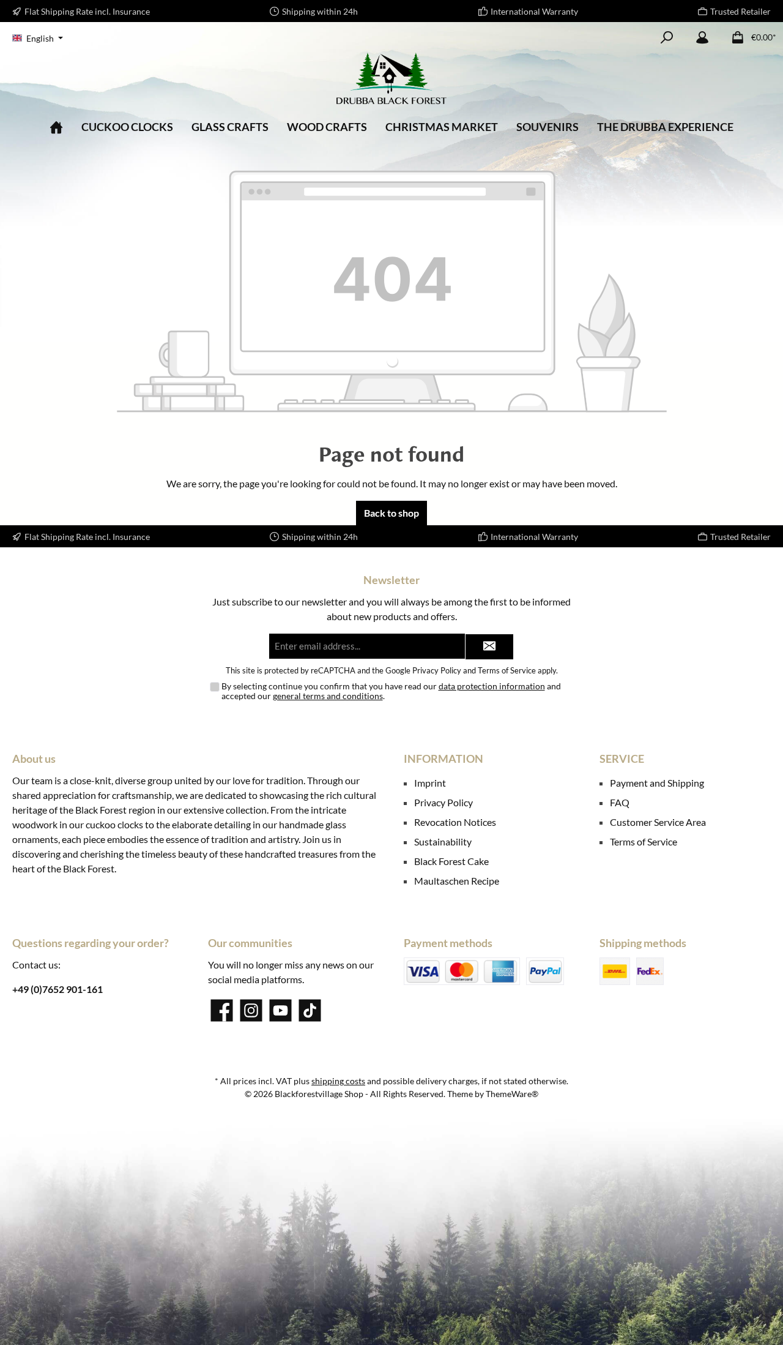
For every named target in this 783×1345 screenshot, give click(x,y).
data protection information (492, 686)
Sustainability (443, 841)
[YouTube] (280, 1010)
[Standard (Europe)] (614, 971)
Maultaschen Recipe (456, 880)
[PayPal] (545, 971)
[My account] (702, 37)
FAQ (619, 802)
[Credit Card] (462, 971)
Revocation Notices (455, 822)
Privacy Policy (436, 670)
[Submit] (489, 647)
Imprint (430, 783)
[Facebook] (222, 1010)
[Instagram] (251, 1010)
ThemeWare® (512, 1093)
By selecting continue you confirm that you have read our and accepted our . (391, 691)
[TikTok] (310, 1010)
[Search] (666, 37)
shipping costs (338, 1081)
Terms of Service (507, 670)
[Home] (56, 127)
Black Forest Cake (451, 861)
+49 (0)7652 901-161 (57, 989)
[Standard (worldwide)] (650, 971)
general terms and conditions (328, 696)
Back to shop (391, 513)
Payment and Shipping (657, 783)
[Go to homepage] (391, 78)
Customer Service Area (658, 822)
